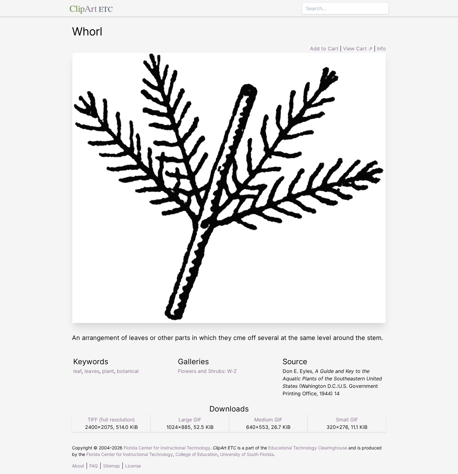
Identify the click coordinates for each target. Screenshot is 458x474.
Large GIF (190, 419)
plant (108, 371)
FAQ (93, 465)
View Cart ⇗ (357, 48)
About (78, 465)
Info (381, 48)
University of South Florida (247, 454)
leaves (91, 371)
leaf (77, 371)
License (133, 465)
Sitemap (111, 465)
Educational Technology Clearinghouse (307, 447)
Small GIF (347, 419)
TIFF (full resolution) (111, 419)
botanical (128, 371)
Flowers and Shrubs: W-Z (207, 371)
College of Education (196, 454)
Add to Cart (324, 48)
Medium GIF (268, 419)
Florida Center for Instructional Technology (167, 447)
